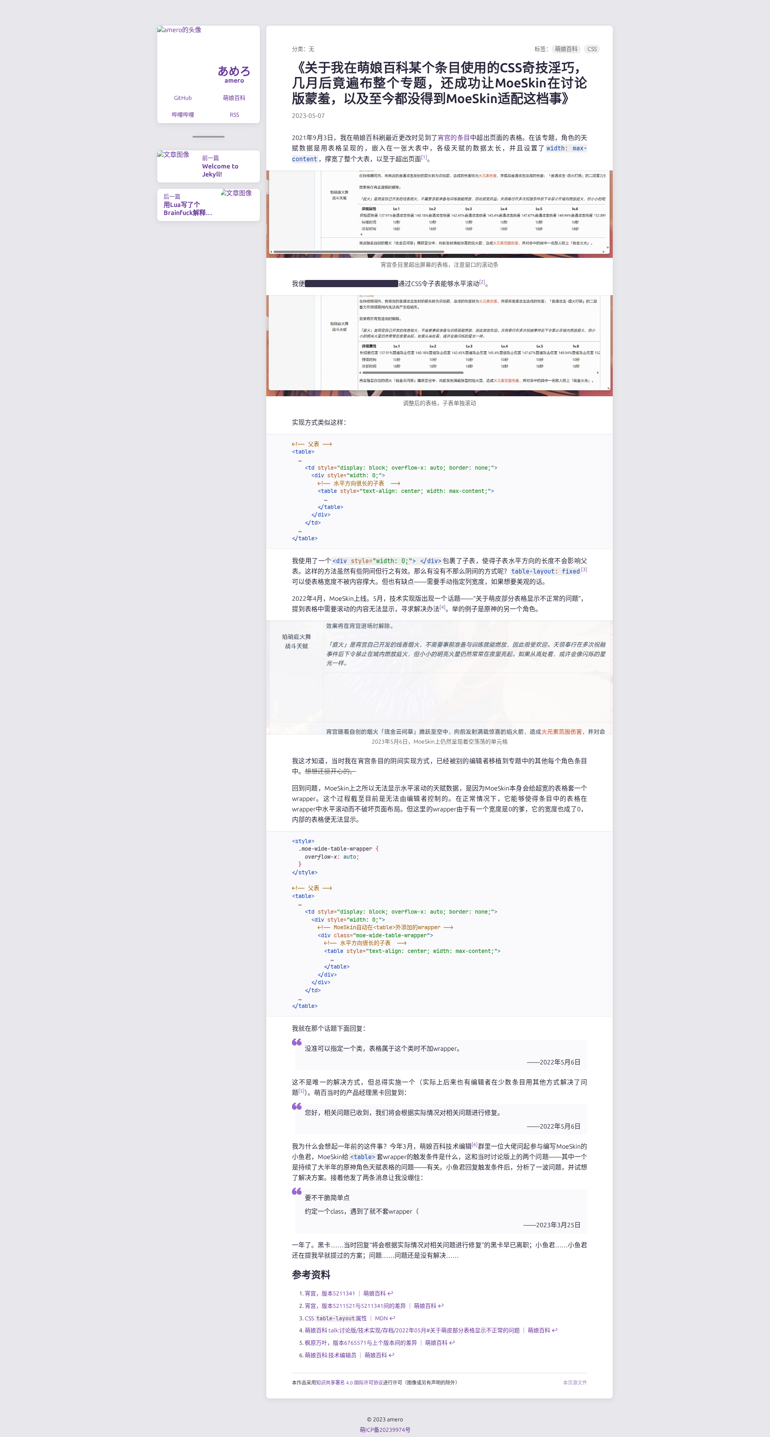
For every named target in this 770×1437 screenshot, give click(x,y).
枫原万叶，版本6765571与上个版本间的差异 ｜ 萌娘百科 (376, 1343)
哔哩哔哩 (183, 114)
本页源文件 (575, 1382)
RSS (234, 114)
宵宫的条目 (454, 137)
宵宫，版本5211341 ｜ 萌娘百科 (345, 1293)
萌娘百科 (234, 98)
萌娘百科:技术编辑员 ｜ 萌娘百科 (346, 1355)
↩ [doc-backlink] (390, 1293)
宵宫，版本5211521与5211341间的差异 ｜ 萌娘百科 (370, 1306)
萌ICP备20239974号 (385, 1430)
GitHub (183, 98)
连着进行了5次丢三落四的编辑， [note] (351, 283)
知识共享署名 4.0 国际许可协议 (349, 1382)
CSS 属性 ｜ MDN (346, 1318)
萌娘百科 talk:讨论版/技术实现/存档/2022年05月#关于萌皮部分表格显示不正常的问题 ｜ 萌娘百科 (427, 1330)
